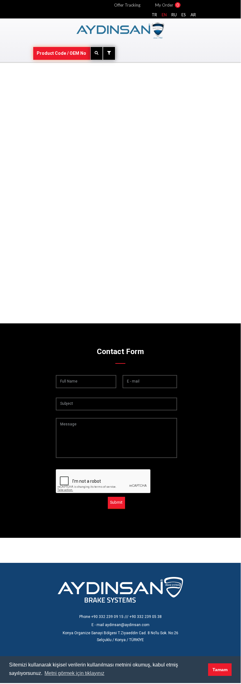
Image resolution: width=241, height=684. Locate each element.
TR (154, 14)
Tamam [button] (220, 669)
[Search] (96, 53)
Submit (116, 502)
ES (183, 14)
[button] (201, 669)
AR (193, 14)
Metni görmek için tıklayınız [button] (74, 673)
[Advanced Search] (109, 53)
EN (164, 14)
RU (174, 14)
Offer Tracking (127, 5)
